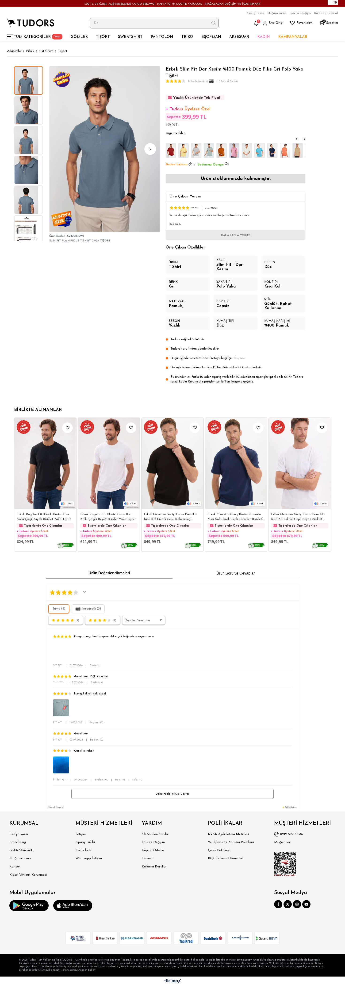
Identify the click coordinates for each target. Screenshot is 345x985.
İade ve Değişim (300, 13)
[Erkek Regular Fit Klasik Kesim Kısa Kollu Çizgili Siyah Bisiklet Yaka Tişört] (45, 463)
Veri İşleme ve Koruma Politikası (231, 842)
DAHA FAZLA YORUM (235, 235)
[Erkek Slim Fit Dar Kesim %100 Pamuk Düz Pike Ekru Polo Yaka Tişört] (247, 150)
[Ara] (213, 23)
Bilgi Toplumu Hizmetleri (225, 858)
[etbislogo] (285, 864)
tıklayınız (238, 358)
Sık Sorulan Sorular (155, 834)
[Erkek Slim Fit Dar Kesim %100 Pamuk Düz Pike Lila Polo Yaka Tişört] (234, 150)
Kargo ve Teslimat (326, 13)
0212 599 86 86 (291, 834)
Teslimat (148, 858)
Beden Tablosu (176, 164)
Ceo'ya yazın (18, 834)
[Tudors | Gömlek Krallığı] (30, 23)
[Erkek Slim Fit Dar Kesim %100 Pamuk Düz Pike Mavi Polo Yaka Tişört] (259, 150)
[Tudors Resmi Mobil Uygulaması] (29, 905)
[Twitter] (288, 904)
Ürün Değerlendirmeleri (109, 573)
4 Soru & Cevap (228, 81)
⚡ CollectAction (289, 807)
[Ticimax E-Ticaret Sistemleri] (172, 981)
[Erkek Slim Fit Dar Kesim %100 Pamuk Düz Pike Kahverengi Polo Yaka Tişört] (221, 150)
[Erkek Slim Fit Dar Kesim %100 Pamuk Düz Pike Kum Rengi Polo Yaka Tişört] (297, 150)
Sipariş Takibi (255, 13)
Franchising (17, 842)
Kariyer (14, 866)
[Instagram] (297, 904)
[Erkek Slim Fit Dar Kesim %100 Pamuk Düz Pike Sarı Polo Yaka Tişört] (183, 150)
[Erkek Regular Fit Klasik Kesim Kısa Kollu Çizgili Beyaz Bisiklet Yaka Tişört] (109, 463)
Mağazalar (282, 842)
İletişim (81, 834)
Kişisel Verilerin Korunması (28, 875)
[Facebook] (278, 904)
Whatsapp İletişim (89, 858)
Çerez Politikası (219, 850)
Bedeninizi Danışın (210, 164)
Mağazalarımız (277, 13)
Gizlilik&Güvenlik (21, 850)
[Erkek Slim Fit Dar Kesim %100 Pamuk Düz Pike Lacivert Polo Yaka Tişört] (272, 150)
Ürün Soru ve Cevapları (236, 573)
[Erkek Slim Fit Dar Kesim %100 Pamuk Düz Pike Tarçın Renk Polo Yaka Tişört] (285, 150)
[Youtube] (306, 904)
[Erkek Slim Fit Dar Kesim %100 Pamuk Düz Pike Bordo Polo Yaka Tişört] (171, 150)
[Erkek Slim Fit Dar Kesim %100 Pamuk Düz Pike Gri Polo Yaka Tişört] (196, 150)
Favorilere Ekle (67, 427)
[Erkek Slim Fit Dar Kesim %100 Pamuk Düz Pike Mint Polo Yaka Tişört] (209, 150)
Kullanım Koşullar (154, 866)
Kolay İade (83, 850)
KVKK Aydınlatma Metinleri (228, 834)
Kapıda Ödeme (153, 850)
